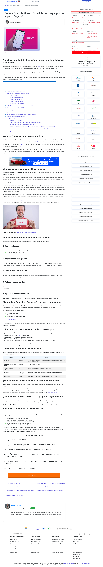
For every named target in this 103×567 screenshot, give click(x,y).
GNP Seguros (13, 539)
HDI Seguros (13, 550)
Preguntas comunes (11, 118)
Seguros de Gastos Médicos (38, 550)
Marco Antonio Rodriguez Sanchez (21, 508)
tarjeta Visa (36, 141)
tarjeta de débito (21, 400)
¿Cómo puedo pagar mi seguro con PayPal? (14, 495)
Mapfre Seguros (14, 545)
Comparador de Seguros (58, 539)
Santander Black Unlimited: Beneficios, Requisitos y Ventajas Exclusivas (50, 483)
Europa (19, 146)
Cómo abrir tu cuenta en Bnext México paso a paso (18, 107)
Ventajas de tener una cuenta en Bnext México (17, 93)
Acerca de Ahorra (77, 536)
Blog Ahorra (76, 541)
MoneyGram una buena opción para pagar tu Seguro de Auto (18, 486)
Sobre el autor (16, 506)
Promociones (76, 554)
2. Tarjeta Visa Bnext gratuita (16, 97)
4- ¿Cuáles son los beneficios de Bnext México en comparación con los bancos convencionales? (32, 126)
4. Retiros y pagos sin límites (16, 101)
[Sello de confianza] (69, 528)
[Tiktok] (87, 534)
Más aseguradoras (86, 190)
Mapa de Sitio (55, 536)
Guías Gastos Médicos (57, 552)
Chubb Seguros (14, 548)
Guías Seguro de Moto (57, 548)
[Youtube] (92, 534)
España (22, 144)
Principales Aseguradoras (17, 536)
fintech (39, 66)
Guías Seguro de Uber (57, 550)
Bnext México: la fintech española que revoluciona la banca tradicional (23, 87)
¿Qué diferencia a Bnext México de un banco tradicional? (20, 112)
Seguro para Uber (35, 543)
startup (10, 189)
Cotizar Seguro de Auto (57, 541)
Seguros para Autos (36, 539)
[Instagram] (84, 534)
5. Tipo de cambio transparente (16, 103)
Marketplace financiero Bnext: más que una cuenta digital (20, 105)
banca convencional (52, 392)
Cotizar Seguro (86, 1)
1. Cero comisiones (13, 95)
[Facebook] (79, 534)
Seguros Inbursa (14, 543)
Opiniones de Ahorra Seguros (38, 527)
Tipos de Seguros (34, 1)
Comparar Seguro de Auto (86, 9)
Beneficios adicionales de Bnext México (15, 116)
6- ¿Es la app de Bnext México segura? (18, 131)
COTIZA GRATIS (33, 475)
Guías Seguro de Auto (57, 545)
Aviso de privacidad (85, 563)
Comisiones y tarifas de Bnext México (15, 110)
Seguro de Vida (35, 552)
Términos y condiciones (68, 563)
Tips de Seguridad (77, 539)
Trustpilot (37, 529)
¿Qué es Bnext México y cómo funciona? (16, 89)
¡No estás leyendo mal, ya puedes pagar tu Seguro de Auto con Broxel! (20, 490)
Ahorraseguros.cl (77, 545)
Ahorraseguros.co (77, 548)
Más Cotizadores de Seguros (86, 156)
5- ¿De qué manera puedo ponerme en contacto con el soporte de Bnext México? (28, 128)
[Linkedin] (89, 534)
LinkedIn (18, 518)
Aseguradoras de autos (86, 71)
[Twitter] (82, 534)
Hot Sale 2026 (76, 556)
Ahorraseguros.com (78, 552)
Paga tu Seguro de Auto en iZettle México (14, 483)
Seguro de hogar (35, 548)
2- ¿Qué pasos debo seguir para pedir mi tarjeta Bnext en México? (25, 122)
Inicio (5, 5)
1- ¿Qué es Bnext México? (15, 120)
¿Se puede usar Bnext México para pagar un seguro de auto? (21, 114)
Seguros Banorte (14, 552)
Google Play (20, 335)
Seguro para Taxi (35, 545)
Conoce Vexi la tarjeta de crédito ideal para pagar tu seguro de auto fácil (50, 486)
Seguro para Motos (35, 541)
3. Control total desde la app (15, 99)
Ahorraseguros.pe (77, 550)
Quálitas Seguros (14, 541)
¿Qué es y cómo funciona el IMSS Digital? (27, 232)
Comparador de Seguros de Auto (60, 543)
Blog (7, 5)
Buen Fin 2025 (76, 558)
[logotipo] (17, 533)
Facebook (14, 518)
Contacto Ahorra (77, 543)
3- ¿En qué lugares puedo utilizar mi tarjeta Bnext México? (23, 124)
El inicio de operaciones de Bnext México (16, 91)
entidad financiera (22, 200)
